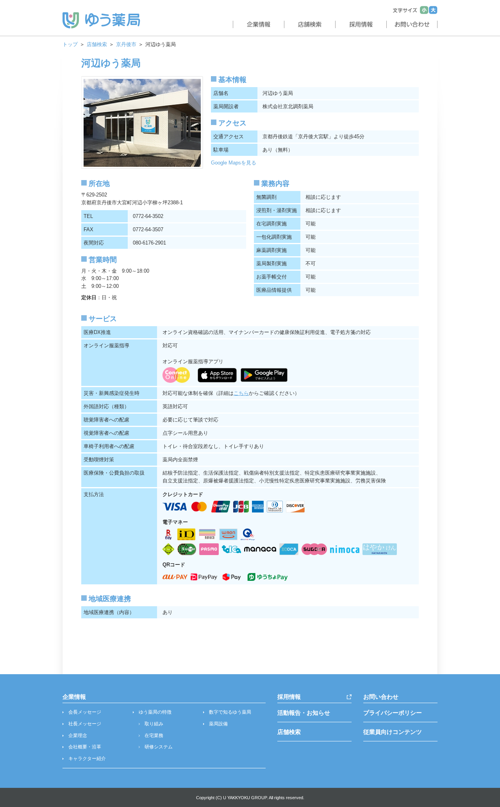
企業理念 (77, 735)
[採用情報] (360, 24)
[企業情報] (257, 24)
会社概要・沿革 (84, 747)
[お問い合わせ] (412, 24)
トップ (70, 44)
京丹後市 (126, 44)
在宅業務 (154, 735)
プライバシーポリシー (392, 713)
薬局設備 (218, 723)
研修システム (159, 747)
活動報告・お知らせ (303, 713)
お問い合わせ (380, 697)
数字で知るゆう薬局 (230, 712)
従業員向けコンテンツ (392, 732)
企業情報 (74, 696)
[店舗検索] (309, 24)
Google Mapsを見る (233, 163)
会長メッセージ (84, 712)
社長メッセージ (84, 723)
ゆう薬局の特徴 (155, 712)
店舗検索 (97, 44)
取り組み (154, 723)
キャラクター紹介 (87, 758)
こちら (241, 393)
